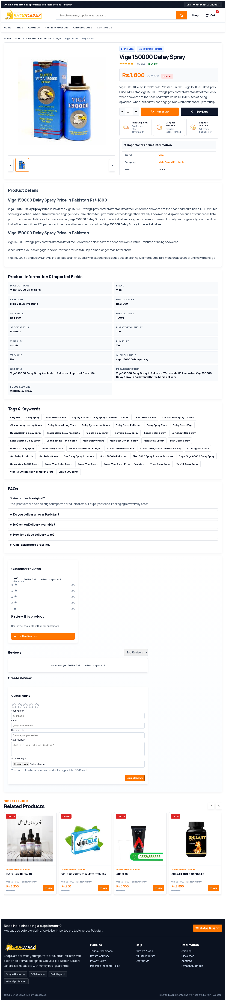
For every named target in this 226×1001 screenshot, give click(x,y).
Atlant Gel (122, 874)
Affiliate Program (145, 956)
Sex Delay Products (21, 456)
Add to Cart (163, 111)
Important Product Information (149, 145)
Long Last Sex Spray (184, 432)
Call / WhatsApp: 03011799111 (203, 4)
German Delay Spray (126, 432)
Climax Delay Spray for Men (178, 417)
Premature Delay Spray (120, 448)
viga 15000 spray (68, 471)
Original (15, 417)
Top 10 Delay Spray (187, 464)
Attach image (18, 758)
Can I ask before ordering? (31, 545)
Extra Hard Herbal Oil (19, 874)
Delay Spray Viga (182, 425)
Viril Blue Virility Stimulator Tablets (83, 874)
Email (14, 720)
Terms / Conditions (101, 951)
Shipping (187, 951)
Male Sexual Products (38, 38)
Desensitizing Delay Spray (25, 432)
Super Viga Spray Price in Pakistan (124, 464)
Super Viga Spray (88, 464)
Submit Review (135, 778)
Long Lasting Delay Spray (25, 440)
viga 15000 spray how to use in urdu (31, 471)
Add (48, 888)
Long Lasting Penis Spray (61, 440)
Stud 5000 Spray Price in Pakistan (153, 456)
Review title (17, 730)
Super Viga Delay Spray (58, 464)
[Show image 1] (22, 165)
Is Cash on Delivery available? (34, 524)
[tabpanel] (113, 674)
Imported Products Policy (105, 965)
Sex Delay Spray (48, 456)
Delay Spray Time (157, 425)
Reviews (140, 63)
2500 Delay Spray (55, 417)
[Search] (181, 15)
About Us (34, 27)
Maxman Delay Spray (22, 448)
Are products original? (29, 498)
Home (7, 27)
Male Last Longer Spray (124, 440)
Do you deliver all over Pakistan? (36, 514)
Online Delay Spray (51, 448)
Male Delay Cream (93, 440)
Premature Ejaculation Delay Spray (160, 448)
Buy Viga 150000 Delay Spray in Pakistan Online (100, 417)
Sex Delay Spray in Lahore (79, 456)
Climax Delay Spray (145, 417)
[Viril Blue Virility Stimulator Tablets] (85, 839)
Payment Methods (56, 27)
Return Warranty (99, 956)
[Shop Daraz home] (23, 15)
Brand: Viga (127, 48)
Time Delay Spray (160, 464)
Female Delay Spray (97, 432)
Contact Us (104, 27)
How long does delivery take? (33, 535)
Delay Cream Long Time (62, 425)
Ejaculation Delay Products (63, 432)
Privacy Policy (98, 960)
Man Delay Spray (180, 440)
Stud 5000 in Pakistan (113, 456)
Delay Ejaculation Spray (96, 425)
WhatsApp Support (207, 928)
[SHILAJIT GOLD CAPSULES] (195, 839)
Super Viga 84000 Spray (24, 464)
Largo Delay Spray (155, 432)
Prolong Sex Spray (198, 448)
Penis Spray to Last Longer (85, 448)
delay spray (32, 417)
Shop (195, 15)
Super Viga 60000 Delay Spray (196, 456)
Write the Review (26, 636)
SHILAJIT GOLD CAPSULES (187, 874)
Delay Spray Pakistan (128, 425)
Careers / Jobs (82, 27)
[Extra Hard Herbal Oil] (30, 839)
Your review (18, 739)
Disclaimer (188, 956)
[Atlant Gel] (140, 839)
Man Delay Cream (154, 440)
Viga (58, 38)
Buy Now (202, 112)
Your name (17, 710)
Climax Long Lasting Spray (26, 425)
